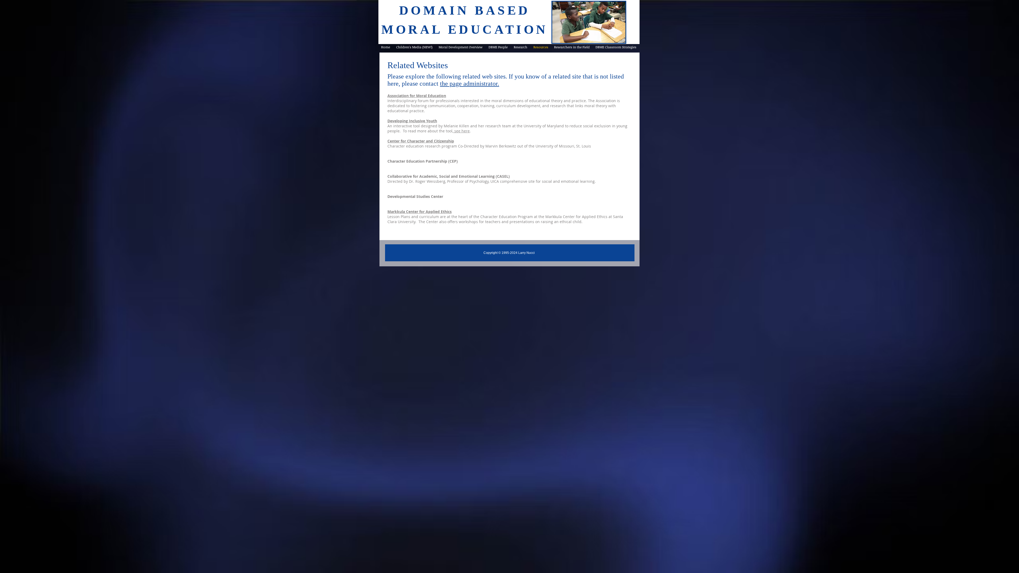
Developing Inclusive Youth (412, 120)
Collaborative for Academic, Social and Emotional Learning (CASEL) (448, 176)
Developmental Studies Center (415, 196)
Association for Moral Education (416, 95)
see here (461, 130)
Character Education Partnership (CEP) (422, 161)
